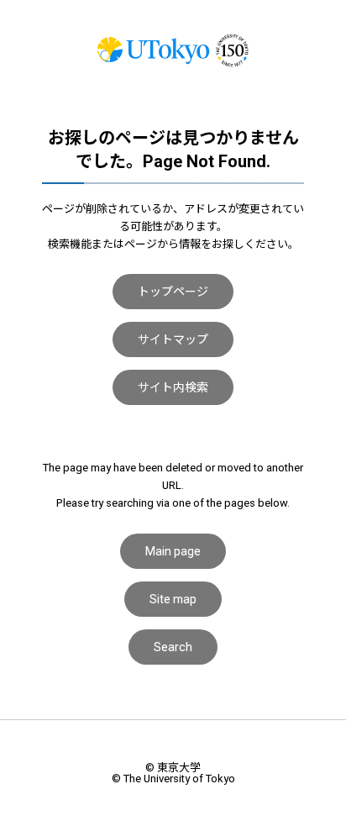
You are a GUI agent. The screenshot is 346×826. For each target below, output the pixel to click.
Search (173, 647)
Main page (173, 551)
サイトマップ (173, 339)
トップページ (173, 291)
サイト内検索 (173, 387)
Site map (173, 599)
